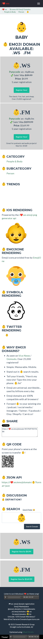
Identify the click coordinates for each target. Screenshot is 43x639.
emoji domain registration (24, 604)
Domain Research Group (25, 624)
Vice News (24, 355)
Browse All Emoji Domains (20, 9)
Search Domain (32, 526)
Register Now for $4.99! (21, 551)
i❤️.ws (5, 3)
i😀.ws (29, 611)
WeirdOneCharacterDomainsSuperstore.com (21, 619)
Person (21, 12)
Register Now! (21, 90)
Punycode (14, 71)
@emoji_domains (14, 609)
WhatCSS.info (28, 632)
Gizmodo (11, 359)
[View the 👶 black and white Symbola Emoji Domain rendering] (15, 310)
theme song (33, 594)
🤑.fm (29, 614)
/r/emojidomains (28, 609)
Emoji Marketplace (21, 606)
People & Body (10, 12)
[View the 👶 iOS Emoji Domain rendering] (15, 233)
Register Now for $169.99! (21, 579)
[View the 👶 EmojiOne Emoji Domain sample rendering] (15, 276)
